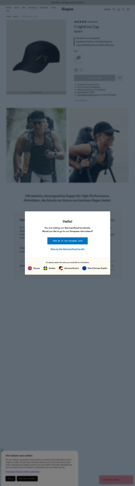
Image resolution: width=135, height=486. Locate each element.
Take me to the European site (67, 241)
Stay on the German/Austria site (67, 249)
